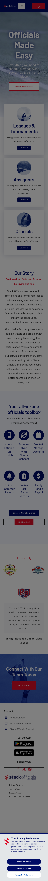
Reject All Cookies (24, 868)
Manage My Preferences (24, 875)
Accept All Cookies (24, 862)
